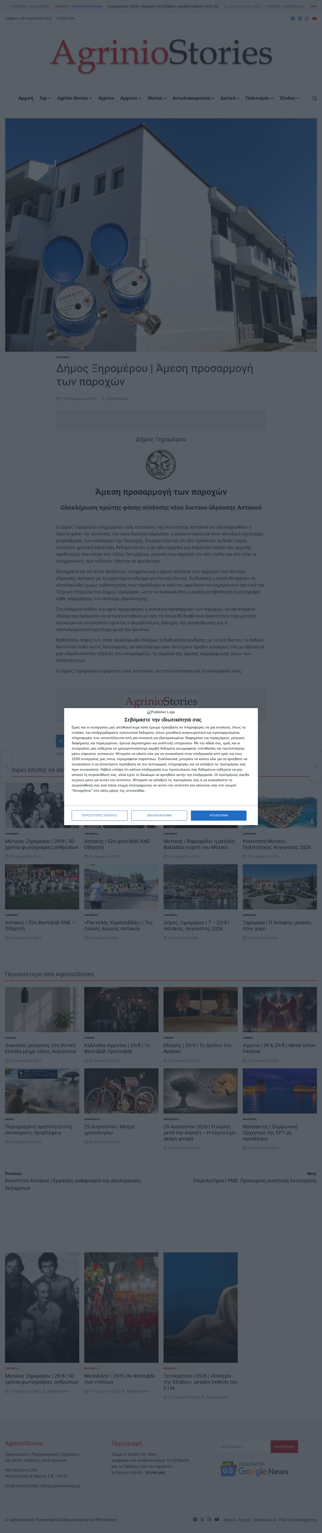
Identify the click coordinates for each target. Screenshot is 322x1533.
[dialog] (161, 766)
